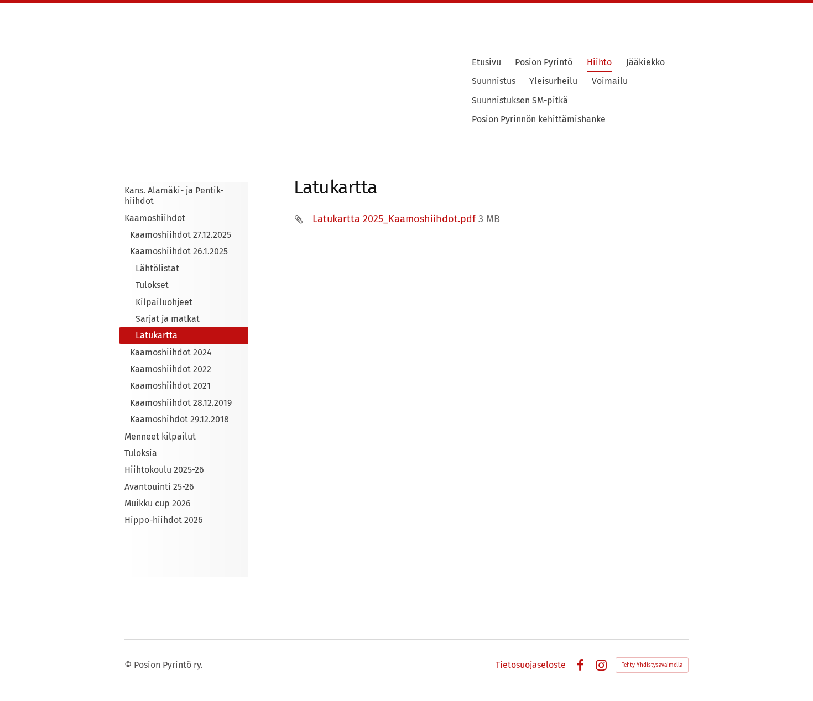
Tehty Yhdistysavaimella (652, 665)
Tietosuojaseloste (531, 665)
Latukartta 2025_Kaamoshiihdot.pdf (394, 219)
